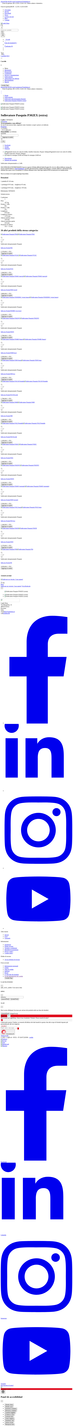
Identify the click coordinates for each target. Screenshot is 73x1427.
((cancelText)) (5, 999)
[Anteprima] (36, 238)
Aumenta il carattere (10, 1408)
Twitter (7, 147)
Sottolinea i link (9, 1420)
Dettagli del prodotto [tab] (11, 160)
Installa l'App (5, 85)
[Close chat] (8, 1016)
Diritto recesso (9, 946)
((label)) (3, 997)
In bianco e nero (9, 1414)
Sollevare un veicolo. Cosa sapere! (11, 586)
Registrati (3, 126)
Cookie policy (9, 953)
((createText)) (14, 999)
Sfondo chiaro (9, 1404)
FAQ (6, 936)
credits (31, 1037)
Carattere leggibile (10, 1412)
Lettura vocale (9, 1422)
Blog (2, 584)
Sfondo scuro (9, 1406)
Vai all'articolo (26, 586)
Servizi (7, 935)
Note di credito (9, 969)
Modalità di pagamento (11, 950)
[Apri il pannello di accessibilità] (3, 1392)
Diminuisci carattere (10, 1410)
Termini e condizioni (11, 948)
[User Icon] (3, 35)
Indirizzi (7, 971)
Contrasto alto (9, 1416)
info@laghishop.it (19, 168)
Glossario (7, 938)
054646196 (6, 613)
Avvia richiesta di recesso (12, 959)
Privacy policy (9, 951)
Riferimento (4, 191)
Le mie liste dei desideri (12, 974)
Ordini (6, 968)
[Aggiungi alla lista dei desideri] (36, 139)
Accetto (4, 1026)
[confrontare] (3, 141)
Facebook (7, 145)
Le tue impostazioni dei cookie (14, 976)
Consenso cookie (6, 1389)
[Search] (2, 32)
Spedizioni (8, 944)
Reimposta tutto (9, 1424)
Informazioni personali (11, 966)
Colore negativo (9, 1418)
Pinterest (7, 148)
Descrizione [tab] (8, 158)
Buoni (6, 973)
